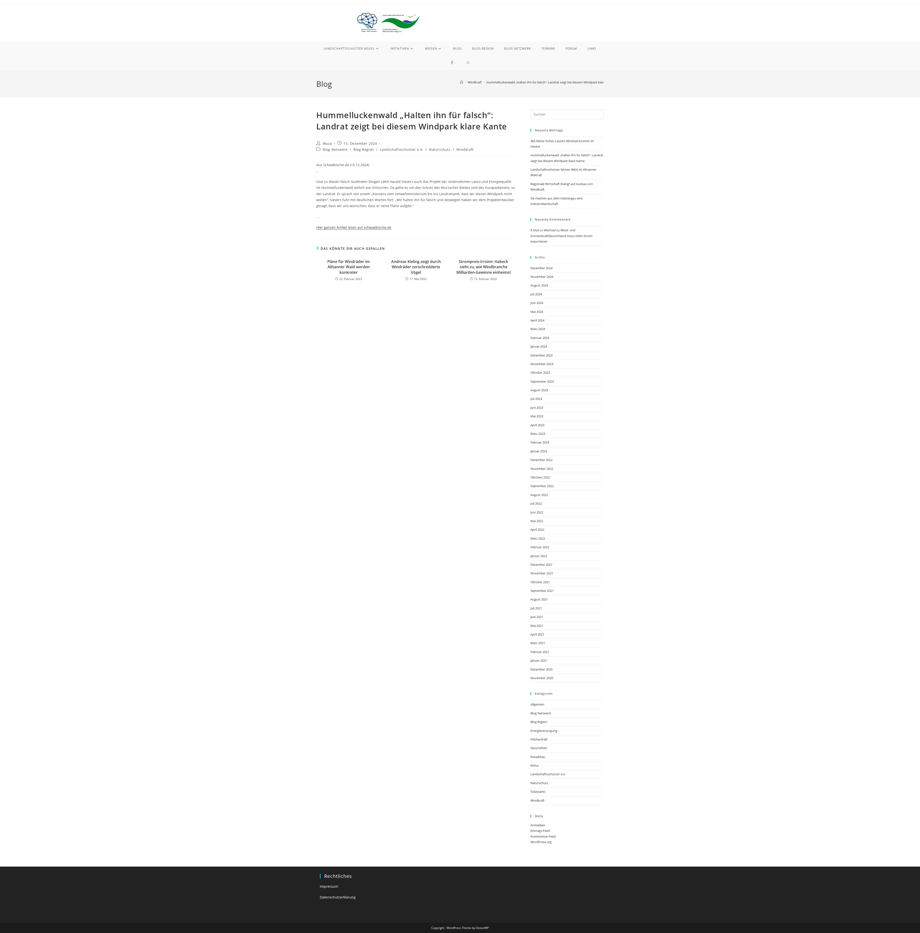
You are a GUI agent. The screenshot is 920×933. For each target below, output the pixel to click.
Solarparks (538, 791)
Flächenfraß (538, 739)
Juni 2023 (536, 407)
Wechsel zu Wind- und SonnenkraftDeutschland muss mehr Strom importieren (561, 236)
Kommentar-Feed (543, 836)
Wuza (327, 143)
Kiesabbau (537, 757)
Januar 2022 (538, 556)
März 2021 (537, 643)
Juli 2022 (536, 503)
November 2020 (541, 678)
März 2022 (537, 538)
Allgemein (537, 704)
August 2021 (539, 599)
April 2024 (537, 320)
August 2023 (539, 390)
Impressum (329, 886)
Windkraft (464, 149)
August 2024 (539, 285)
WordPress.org (541, 842)
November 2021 (541, 573)
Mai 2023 (536, 416)
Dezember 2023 (541, 355)
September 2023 (542, 381)
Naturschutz (440, 149)
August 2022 (539, 495)
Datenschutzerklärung (338, 897)
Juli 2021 (536, 608)
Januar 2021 (538, 660)
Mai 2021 (536, 626)
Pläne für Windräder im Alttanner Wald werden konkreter (348, 267)
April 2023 (537, 425)
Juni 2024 (536, 303)
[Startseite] (461, 82)
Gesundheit (538, 748)
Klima (534, 765)
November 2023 (541, 364)
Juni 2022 (536, 512)
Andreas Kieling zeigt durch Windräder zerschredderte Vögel (416, 267)
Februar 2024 (539, 338)
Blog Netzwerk (335, 149)
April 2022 (537, 529)
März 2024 (537, 329)
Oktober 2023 (540, 372)
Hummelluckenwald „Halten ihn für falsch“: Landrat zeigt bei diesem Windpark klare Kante (550, 82)
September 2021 (542, 591)
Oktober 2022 (540, 477)
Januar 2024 (538, 346)
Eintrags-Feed (540, 830)
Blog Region (363, 149)
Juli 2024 (536, 294)
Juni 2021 (536, 617)
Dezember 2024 (541, 268)
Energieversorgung (543, 731)
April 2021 (537, 634)
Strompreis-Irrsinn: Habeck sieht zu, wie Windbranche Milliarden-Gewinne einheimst (483, 267)
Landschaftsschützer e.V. (401, 149)
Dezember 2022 (541, 460)
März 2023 (537, 434)
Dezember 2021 (541, 564)
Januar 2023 (538, 451)
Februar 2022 (539, 547)
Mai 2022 (536, 521)
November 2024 (541, 276)
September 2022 (542, 486)
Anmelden (537, 825)
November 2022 (541, 468)
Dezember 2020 (541, 669)
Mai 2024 (536, 311)
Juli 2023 (536, 399)
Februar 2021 (539, 652)
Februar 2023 (539, 442)
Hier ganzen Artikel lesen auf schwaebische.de (353, 227)
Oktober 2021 (540, 582)
